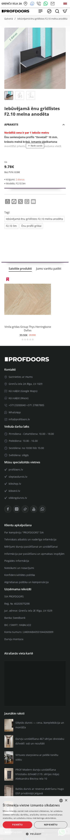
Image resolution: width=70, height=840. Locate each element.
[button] (35, 145)
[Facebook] (7, 509)
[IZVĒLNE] (40, 11)
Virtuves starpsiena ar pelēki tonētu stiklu (36, 757)
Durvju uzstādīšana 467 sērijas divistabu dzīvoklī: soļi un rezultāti (39, 741)
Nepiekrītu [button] (51, 824)
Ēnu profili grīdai (31, 226)
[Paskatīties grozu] (65, 11)
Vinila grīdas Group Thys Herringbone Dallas (27, 328)
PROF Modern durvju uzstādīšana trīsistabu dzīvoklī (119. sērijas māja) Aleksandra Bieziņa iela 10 (37, 774)
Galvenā (8, 18)
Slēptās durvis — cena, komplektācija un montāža (39, 725)
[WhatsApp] (46, 3)
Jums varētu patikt (48, 269)
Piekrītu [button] (17, 824)
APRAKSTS (11, 124)
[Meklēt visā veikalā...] (57, 11)
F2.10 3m (11, 226)
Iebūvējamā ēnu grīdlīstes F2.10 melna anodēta (34, 219)
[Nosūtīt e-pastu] (52, 3)
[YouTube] (33, 509)
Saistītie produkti (20, 269)
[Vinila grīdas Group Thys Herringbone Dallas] (27, 299)
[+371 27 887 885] (39, 3)
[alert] (35, 818)
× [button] (66, 800)
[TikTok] (25, 509)
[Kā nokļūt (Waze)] (32, 3)
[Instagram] (16, 509)
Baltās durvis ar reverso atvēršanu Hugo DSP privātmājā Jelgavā (39, 791)
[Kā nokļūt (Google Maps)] (26, 3)
